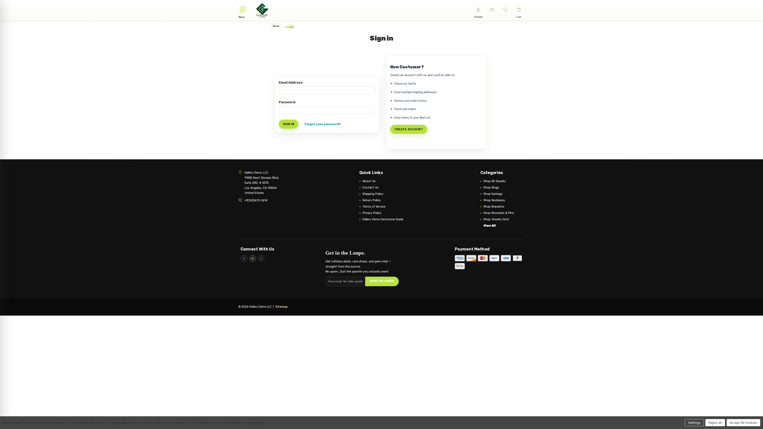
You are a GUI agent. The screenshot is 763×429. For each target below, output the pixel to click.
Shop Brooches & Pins (498, 213)
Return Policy (371, 200)
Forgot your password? (323, 124)
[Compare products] (492, 10)
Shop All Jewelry (494, 181)
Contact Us (370, 187)
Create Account (408, 129)
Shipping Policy (372, 194)
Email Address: (291, 82)
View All (489, 225)
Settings (694, 422)
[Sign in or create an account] (478, 10)
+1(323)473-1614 (255, 200)
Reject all (715, 422)
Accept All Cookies (743, 422)
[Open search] (505, 10)
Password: (287, 102)
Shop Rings (491, 187)
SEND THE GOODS (382, 281)
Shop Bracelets (493, 206)
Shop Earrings (493, 194)
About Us (369, 181)
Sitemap (281, 306)
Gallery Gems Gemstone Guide (382, 219)
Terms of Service (373, 206)
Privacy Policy (371, 213)
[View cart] (519, 10)
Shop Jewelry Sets (496, 219)
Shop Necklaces (494, 200)
